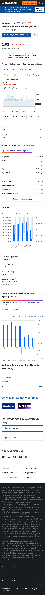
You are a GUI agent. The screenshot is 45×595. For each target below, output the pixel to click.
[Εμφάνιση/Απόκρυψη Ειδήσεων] (15, 75)
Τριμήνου (14, 310)
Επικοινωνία (28, 477)
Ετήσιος (5, 310)
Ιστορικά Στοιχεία (17, 69)
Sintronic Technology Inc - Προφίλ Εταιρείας (20, 367)
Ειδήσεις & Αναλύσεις (32, 64)
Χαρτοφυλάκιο (7, 473)
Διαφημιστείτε (29, 473)
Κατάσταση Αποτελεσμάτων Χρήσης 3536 (18, 295)
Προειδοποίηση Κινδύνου (10, 581)
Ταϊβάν (40, 386)
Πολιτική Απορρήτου (8, 574)
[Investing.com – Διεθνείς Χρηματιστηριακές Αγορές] (12, 3)
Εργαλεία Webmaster (10, 477)
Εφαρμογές (6, 468)
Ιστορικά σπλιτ (29, 69)
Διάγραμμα (15, 64)
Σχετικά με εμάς (30, 468)
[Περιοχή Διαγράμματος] (7, 75)
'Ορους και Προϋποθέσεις (10, 567)
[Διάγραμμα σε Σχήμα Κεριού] (4, 75)
